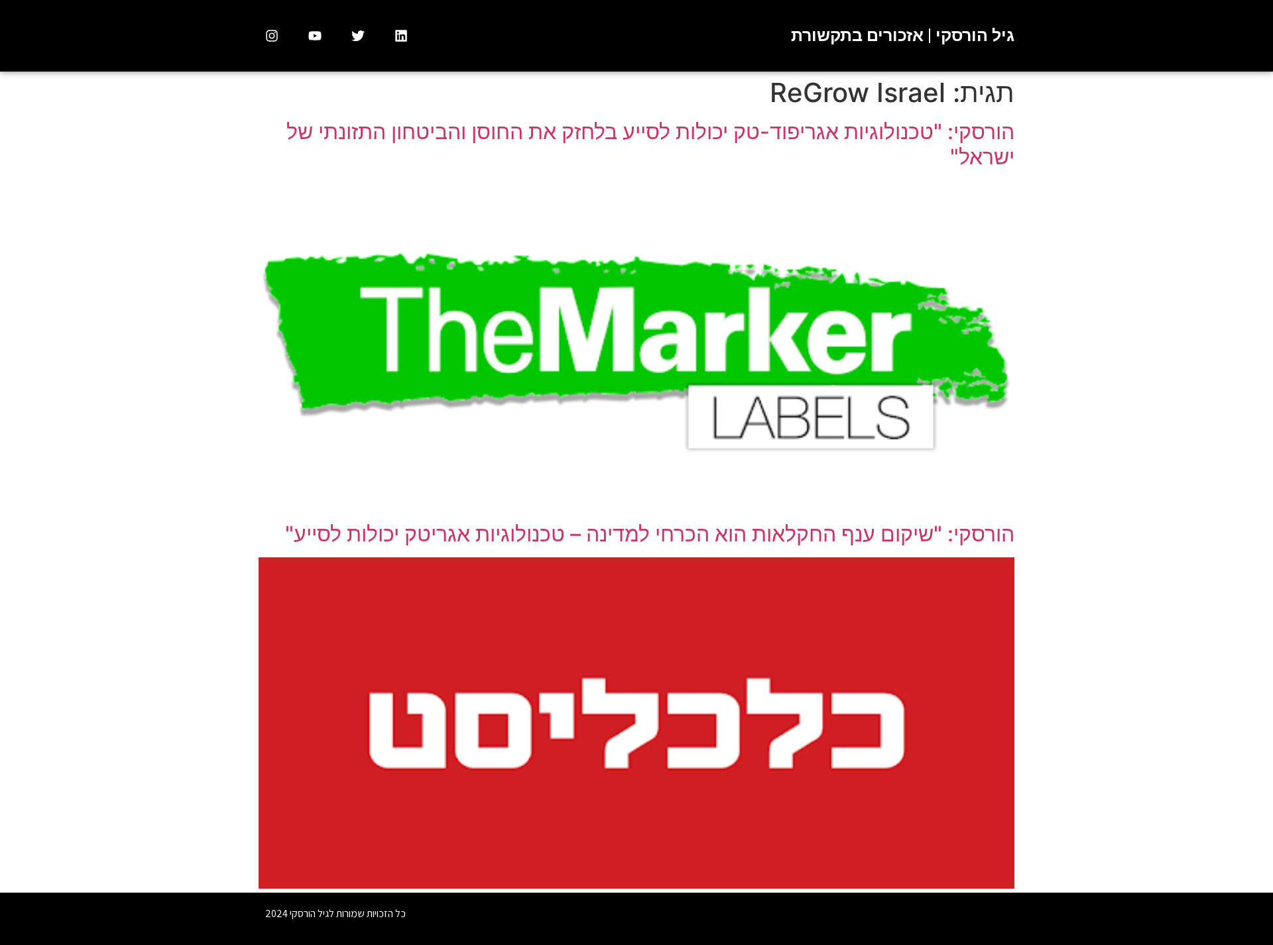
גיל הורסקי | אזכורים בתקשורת (902, 35)
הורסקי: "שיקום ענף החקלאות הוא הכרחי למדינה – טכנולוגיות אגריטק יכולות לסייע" (649, 534)
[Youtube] (315, 36)
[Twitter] (358, 36)
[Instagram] (272, 36)
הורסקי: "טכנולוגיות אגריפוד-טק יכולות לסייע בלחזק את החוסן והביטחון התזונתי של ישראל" (650, 144)
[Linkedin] (401, 36)
